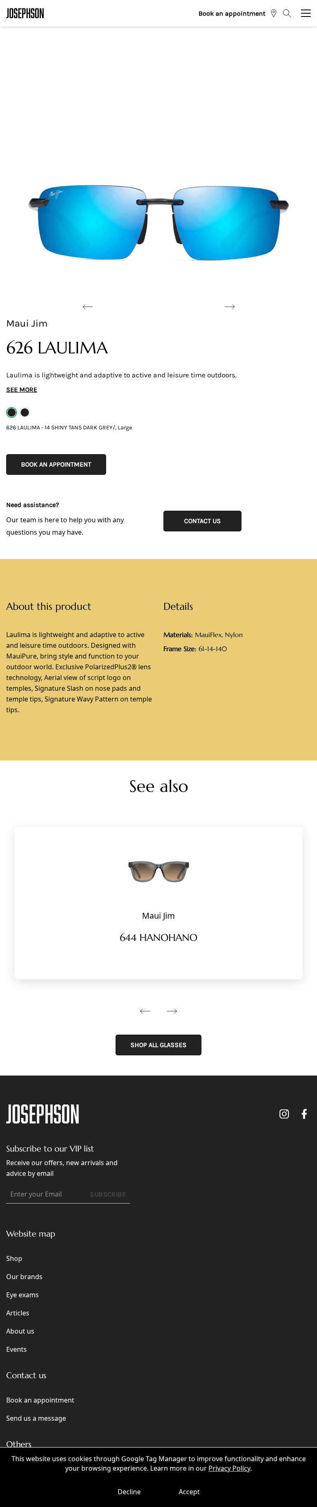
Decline (129, 1491)
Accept (189, 1491)
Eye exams (22, 1294)
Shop (14, 1258)
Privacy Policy (229, 1468)
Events (16, 1349)
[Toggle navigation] (306, 13)
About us (20, 1331)
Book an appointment (232, 13)
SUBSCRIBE (108, 1194)
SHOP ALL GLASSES (158, 1045)
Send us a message (36, 1418)
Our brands (24, 1276)
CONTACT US (202, 521)
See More (21, 389)
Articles (17, 1312)
